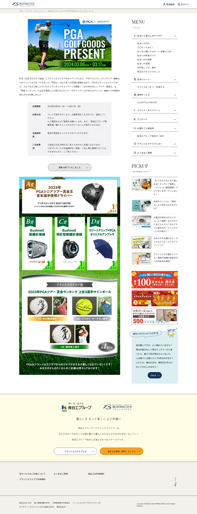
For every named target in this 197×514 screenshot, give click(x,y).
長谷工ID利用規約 (96, 473)
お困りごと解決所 (145, 128)
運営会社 (60, 507)
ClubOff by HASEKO (147, 102)
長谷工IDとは (24, 502)
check (153, 375)
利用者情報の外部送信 (61, 502)
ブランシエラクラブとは (75, 451)
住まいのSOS (143, 43)
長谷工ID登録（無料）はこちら (122, 451)
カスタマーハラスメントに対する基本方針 (35, 507)
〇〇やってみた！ (145, 47)
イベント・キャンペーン (35, 11)
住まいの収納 (143, 63)
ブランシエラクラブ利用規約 (32, 479)
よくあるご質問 (144, 152)
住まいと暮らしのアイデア (149, 35)
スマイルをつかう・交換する (150, 86)
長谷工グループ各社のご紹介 (150, 135)
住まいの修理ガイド (146, 55)
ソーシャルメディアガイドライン (85, 502)
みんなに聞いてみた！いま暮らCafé (154, 51)
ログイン (185, 4)
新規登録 (170, 4)
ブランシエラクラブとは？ (149, 143)
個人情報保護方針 (41, 502)
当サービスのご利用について (32, 473)
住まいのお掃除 (144, 59)
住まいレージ (143, 79)
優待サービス (143, 94)
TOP (21, 11)
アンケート (142, 119)
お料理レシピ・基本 (146, 67)
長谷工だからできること (148, 71)
